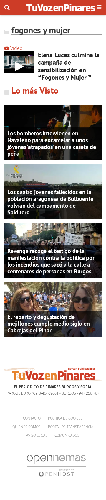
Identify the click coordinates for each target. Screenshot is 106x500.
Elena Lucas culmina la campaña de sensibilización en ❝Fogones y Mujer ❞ (69, 66)
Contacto (32, 418)
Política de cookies (65, 418)
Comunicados (67, 435)
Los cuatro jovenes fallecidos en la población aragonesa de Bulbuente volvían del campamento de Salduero (50, 202)
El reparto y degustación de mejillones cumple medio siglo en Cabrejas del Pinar (48, 323)
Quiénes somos (26, 426)
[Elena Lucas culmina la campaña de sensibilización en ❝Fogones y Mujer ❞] (19, 62)
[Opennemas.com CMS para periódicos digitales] (56, 465)
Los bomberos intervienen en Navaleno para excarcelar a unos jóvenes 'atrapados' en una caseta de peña (51, 143)
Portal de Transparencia (70, 426)
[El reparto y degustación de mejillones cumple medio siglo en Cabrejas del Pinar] (53, 309)
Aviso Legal (36, 435)
